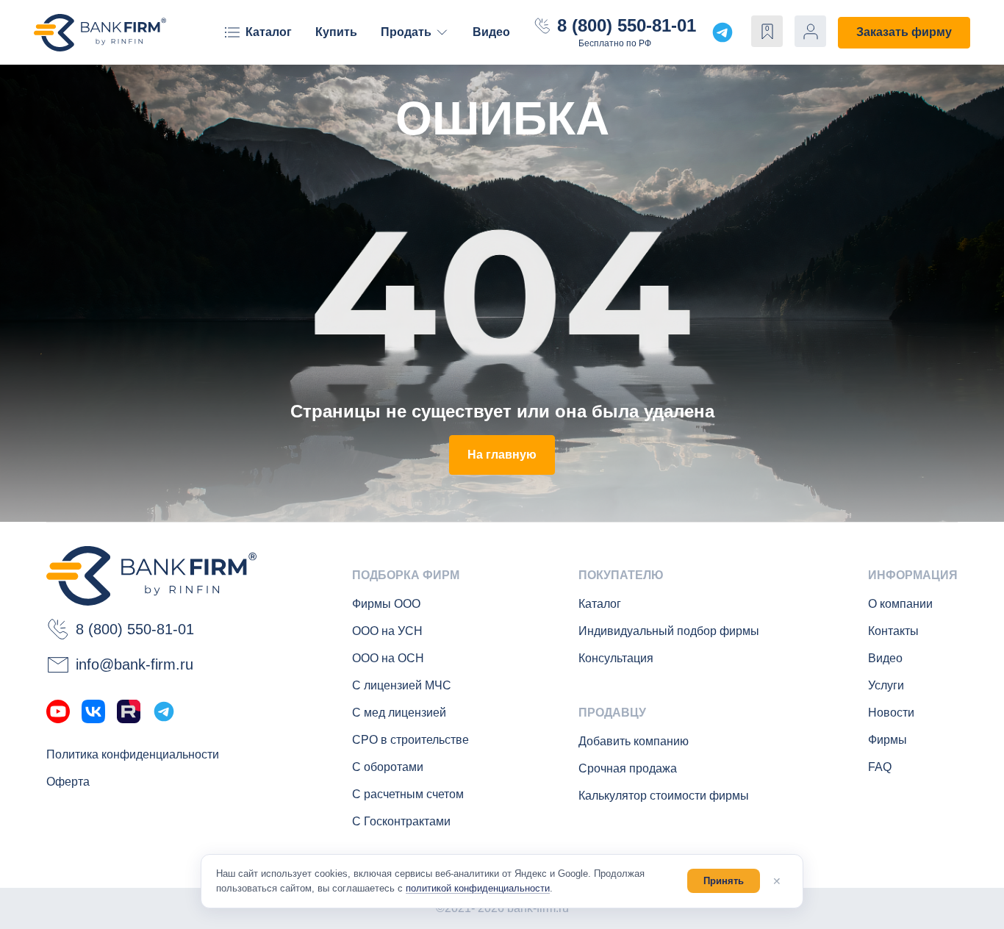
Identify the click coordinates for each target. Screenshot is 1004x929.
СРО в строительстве (410, 739)
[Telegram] (164, 711)
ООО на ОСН (388, 658)
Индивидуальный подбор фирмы (668, 631)
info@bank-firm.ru (134, 664)
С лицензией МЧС (401, 685)
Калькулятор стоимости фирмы (663, 795)
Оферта (68, 781)
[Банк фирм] (100, 32)
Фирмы (887, 739)
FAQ (880, 767)
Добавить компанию (633, 741)
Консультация (615, 658)
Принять (723, 880)
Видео (491, 32)
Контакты (893, 631)
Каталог (268, 32)
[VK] (93, 711)
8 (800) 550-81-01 (626, 26)
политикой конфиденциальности (478, 888)
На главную (502, 454)
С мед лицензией (399, 712)
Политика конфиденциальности (132, 754)
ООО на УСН (387, 631)
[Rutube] (128, 711)
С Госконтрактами (401, 821)
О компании (900, 604)
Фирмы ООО (386, 604)
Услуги (886, 685)
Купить (336, 32)
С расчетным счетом (408, 794)
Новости (891, 712)
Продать (406, 32)
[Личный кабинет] (810, 31)
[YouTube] (58, 711)
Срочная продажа (627, 768)
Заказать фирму (904, 32)
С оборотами (387, 767)
